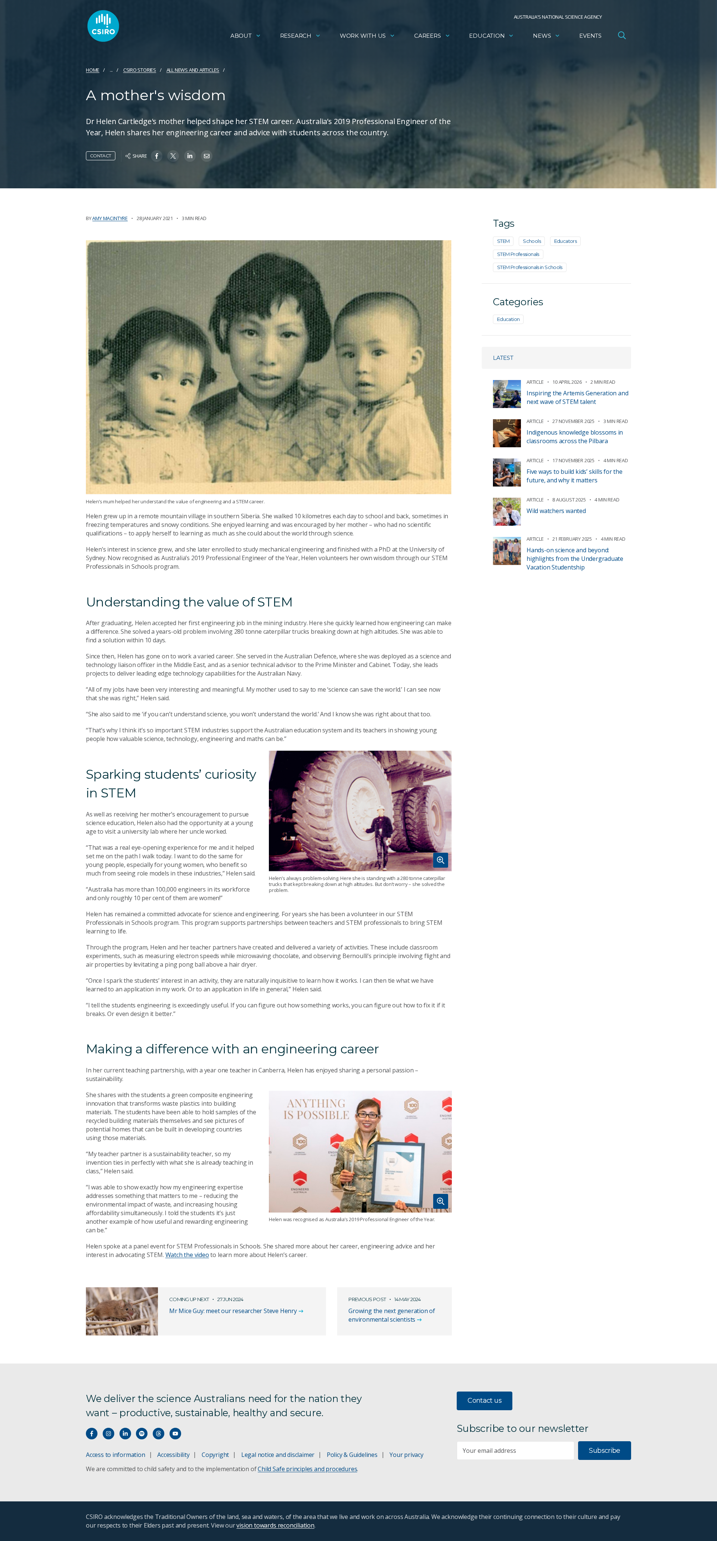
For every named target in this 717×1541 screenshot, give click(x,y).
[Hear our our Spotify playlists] (142, 1433)
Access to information (115, 1455)
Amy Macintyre (110, 218)
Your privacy (406, 1455)
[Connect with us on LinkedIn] (125, 1433)
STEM (503, 241)
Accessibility (173, 1455)
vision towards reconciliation (275, 1525)
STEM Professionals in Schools (529, 267)
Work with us (363, 35)
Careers (427, 35)
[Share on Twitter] (173, 156)
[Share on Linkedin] (190, 156)
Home (92, 70)
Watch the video (187, 1255)
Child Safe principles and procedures (307, 1469)
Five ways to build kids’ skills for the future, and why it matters (575, 475)
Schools (532, 241)
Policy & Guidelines (352, 1455)
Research (295, 35)
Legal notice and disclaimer (277, 1455)
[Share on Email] (206, 156)
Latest (503, 357)
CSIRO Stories (139, 70)
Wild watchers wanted (556, 511)
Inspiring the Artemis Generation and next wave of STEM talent (577, 397)
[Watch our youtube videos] (175, 1433)
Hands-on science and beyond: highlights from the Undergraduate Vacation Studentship (575, 558)
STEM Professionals (518, 254)
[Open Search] (621, 35)
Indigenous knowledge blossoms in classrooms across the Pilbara (575, 436)
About (241, 35)
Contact (100, 155)
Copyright (215, 1455)
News (542, 35)
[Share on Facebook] (156, 156)
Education (487, 35)
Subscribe (604, 1450)
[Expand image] (360, 811)
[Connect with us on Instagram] (108, 1433)
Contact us (485, 1400)
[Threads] (158, 1433)
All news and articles (193, 70)
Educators (565, 241)
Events (590, 35)
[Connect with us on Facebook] (91, 1433)
